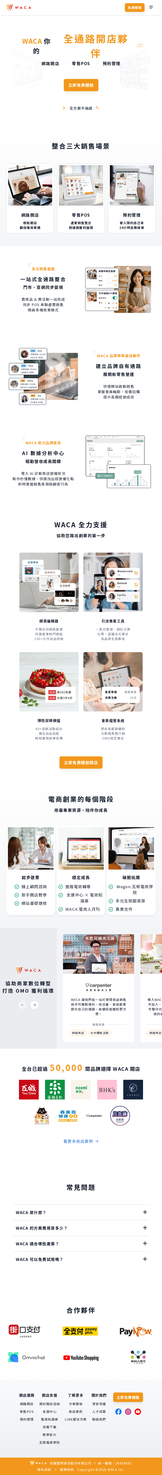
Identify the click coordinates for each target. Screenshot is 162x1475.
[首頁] (18, 7)
